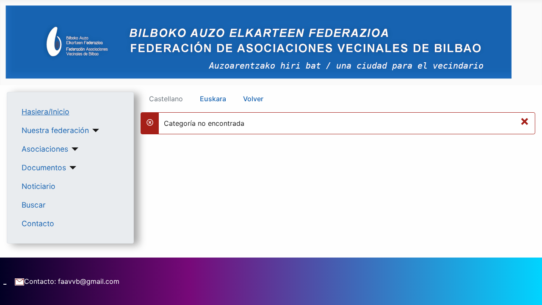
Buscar (34, 204)
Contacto (38, 223)
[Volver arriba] (527, 289)
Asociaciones (45, 148)
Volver (253, 98)
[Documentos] (71, 167)
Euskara (213, 98)
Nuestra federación (55, 130)
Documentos (44, 167)
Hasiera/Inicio (45, 111)
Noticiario (38, 186)
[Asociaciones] (73, 149)
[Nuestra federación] (94, 130)
